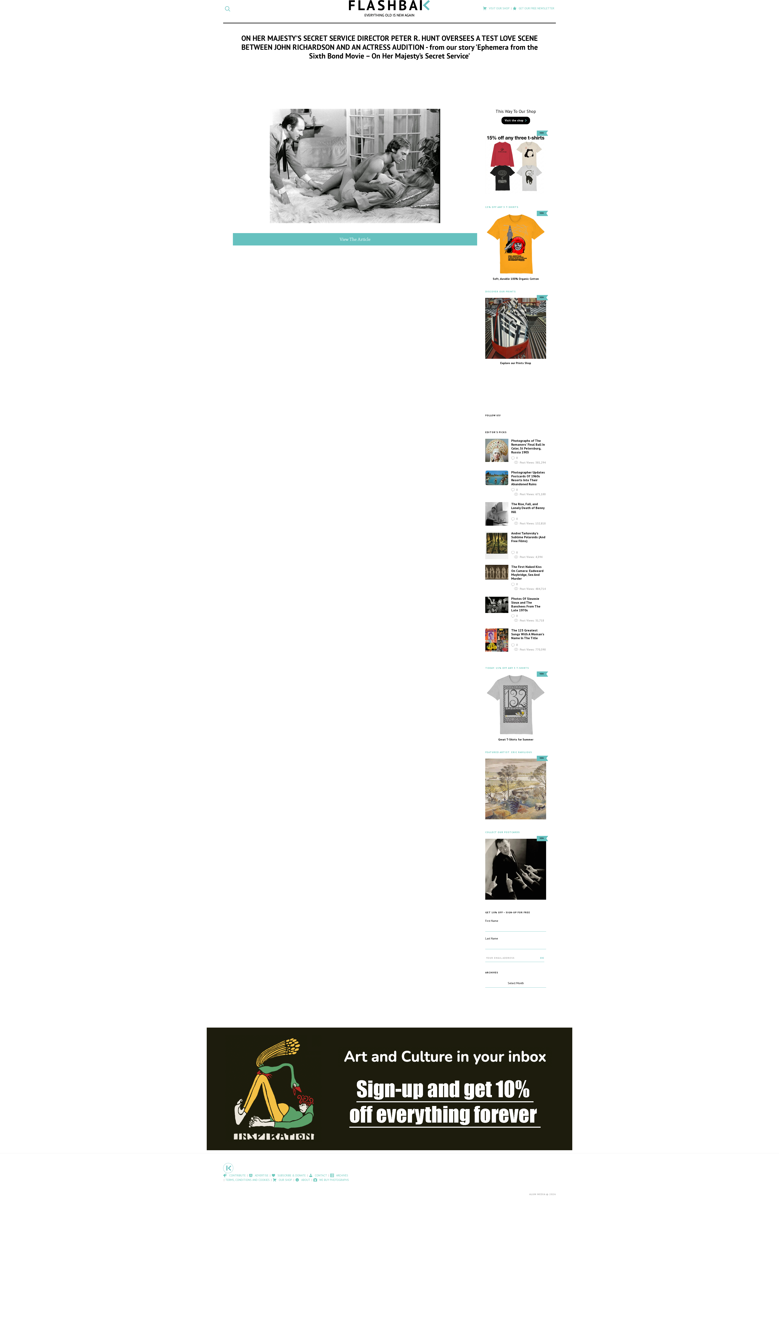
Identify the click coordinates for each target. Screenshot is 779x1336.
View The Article (355, 239)
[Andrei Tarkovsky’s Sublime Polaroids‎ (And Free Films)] (496, 545)
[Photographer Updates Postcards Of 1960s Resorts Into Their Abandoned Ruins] (496, 477)
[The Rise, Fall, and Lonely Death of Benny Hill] (496, 514)
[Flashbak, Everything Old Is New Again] (389, 8)
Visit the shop (514, 120)
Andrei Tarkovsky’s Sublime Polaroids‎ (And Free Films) (528, 537)
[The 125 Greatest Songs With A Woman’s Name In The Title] (496, 640)
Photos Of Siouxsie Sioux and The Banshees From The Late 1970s (525, 604)
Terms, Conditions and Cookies (247, 1180)
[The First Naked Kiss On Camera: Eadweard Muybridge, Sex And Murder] (496, 572)
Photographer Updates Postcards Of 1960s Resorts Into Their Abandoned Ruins (528, 478)
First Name (491, 921)
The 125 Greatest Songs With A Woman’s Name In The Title (527, 634)
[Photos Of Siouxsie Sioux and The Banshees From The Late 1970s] (496, 605)
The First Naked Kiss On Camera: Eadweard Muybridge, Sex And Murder (527, 572)
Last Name (491, 938)
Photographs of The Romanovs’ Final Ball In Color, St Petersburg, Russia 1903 (528, 446)
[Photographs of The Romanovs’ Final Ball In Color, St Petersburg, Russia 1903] (496, 450)
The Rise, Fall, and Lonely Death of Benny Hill (527, 508)
